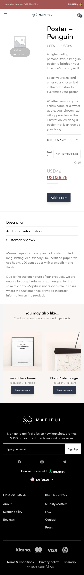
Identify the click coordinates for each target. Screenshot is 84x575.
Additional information (24, 230)
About (7, 504)
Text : (49, 154)
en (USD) (73, 4)
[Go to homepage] (42, 15)
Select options (22, 390)
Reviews (9, 519)
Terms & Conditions (20, 562)
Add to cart (59, 197)
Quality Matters (56, 504)
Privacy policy (49, 562)
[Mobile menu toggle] (5, 15)
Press (49, 527)
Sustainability (12, 511)
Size (49, 140)
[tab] (42, 222)
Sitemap (70, 562)
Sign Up (73, 449)
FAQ (48, 511)
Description (15, 222)
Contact (50, 519)
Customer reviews (20, 239)
